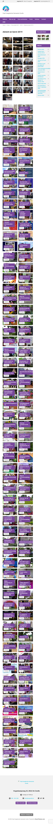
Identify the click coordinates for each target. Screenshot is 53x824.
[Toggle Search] (3, 1)
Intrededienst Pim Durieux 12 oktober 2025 (42, 80)
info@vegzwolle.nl (29, 798)
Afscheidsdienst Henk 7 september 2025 (42, 87)
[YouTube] (43, 798)
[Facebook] (38, 798)
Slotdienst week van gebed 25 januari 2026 (41, 65)
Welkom (5, 19)
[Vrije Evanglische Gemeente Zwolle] (26, 783)
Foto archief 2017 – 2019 (16, 25)
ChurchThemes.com (40, 819)
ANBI (4, 22)
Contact (43, 19)
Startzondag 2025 (42, 83)
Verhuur (37, 19)
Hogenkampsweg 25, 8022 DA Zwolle (26, 791)
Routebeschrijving (32, 803)
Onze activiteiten (22, 19)
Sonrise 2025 (41, 95)
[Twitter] (41, 798)
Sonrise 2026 (41, 49)
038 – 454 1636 (14, 798)
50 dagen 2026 (41, 58)
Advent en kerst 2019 (28, 25)
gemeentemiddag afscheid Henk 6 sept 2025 (42, 92)
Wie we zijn (12, 19)
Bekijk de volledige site (26, 814)
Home (4, 25)
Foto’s (31, 19)
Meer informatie (21, 803)
